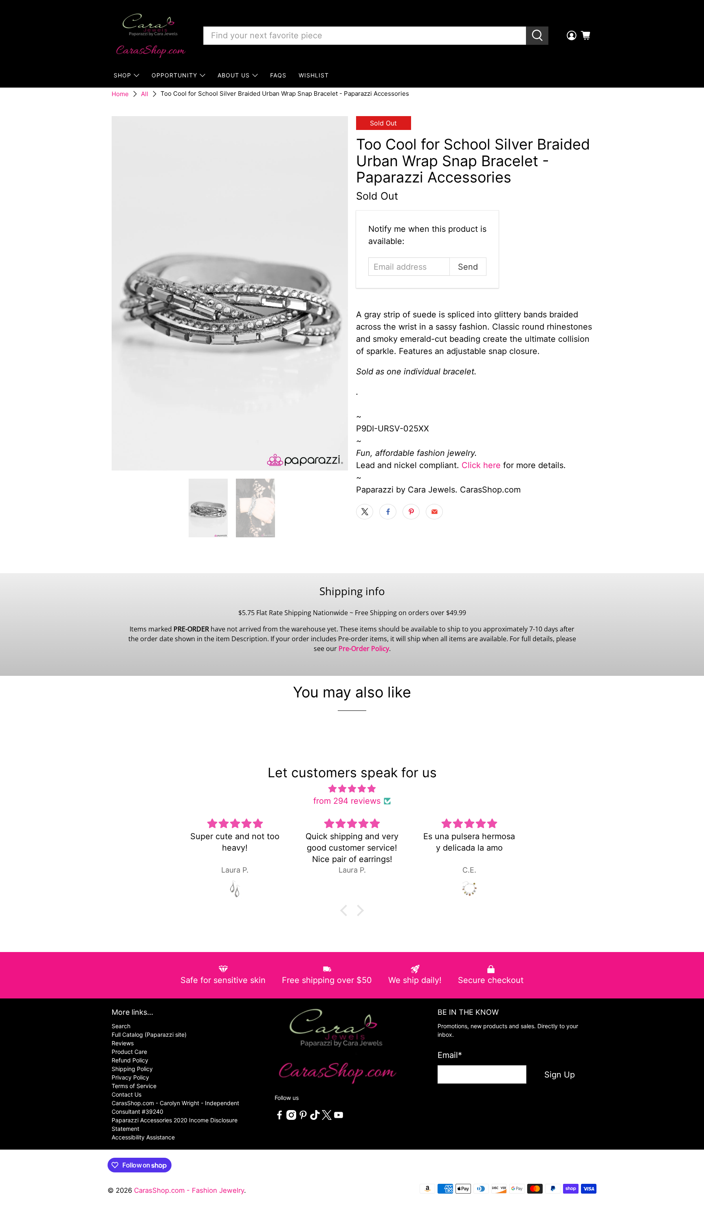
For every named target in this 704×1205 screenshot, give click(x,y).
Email (450, 1055)
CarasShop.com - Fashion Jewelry (189, 1190)
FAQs (278, 75)
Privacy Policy (130, 1077)
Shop (122, 75)
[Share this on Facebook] (387, 511)
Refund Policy (130, 1060)
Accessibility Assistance (143, 1137)
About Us (234, 75)
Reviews (123, 1043)
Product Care (129, 1051)
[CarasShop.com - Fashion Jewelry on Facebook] (279, 1117)
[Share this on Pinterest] (411, 511)
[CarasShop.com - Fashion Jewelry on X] (327, 1117)
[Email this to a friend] (434, 511)
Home (120, 94)
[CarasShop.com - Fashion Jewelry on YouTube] (338, 1117)
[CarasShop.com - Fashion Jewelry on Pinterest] (303, 1117)
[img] (352, 789)
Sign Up (559, 1075)
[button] (346, 910)
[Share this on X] (364, 511)
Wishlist (314, 75)
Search (121, 1025)
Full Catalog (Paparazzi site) (149, 1034)
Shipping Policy (132, 1068)
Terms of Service (134, 1085)
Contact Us (126, 1094)
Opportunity (174, 75)
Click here (481, 465)
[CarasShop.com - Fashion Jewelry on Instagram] (291, 1117)
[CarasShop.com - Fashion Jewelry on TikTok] (315, 1117)
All (144, 94)
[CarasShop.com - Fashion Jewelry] (150, 35)
